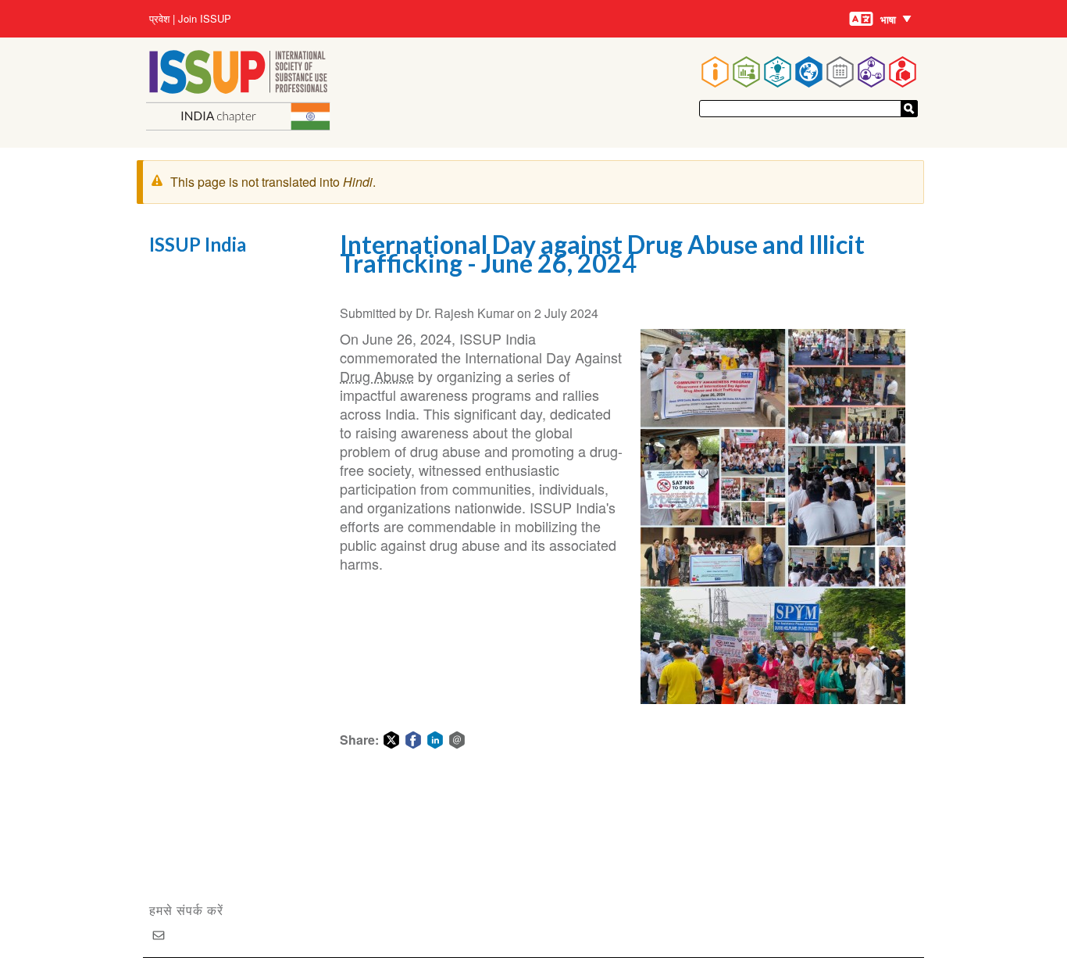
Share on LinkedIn (435, 740)
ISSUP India (197, 244)
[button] (773, 516)
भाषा (888, 19)
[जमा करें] (909, 108)
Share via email (457, 740)
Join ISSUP (204, 19)
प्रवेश (159, 19)
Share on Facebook (413, 740)
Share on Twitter (391, 740)
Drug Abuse (377, 376)
